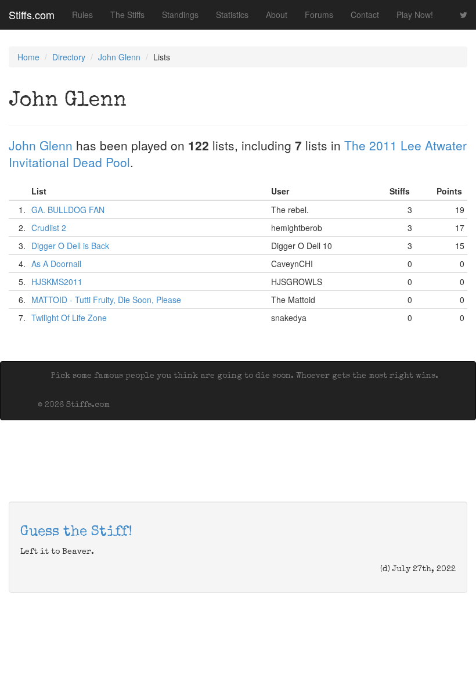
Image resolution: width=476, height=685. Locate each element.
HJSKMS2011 (56, 281)
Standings (180, 14)
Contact (365, 14)
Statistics (232, 14)
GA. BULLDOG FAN (67, 209)
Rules (82, 14)
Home (28, 57)
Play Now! (414, 14)
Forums (319, 14)
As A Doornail (56, 263)
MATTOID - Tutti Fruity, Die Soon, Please (106, 299)
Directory (68, 57)
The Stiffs (127, 14)
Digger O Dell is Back (70, 245)
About (276, 14)
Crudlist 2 (48, 227)
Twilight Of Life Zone (69, 317)
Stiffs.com (32, 14)
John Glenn (119, 57)
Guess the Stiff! (76, 532)
